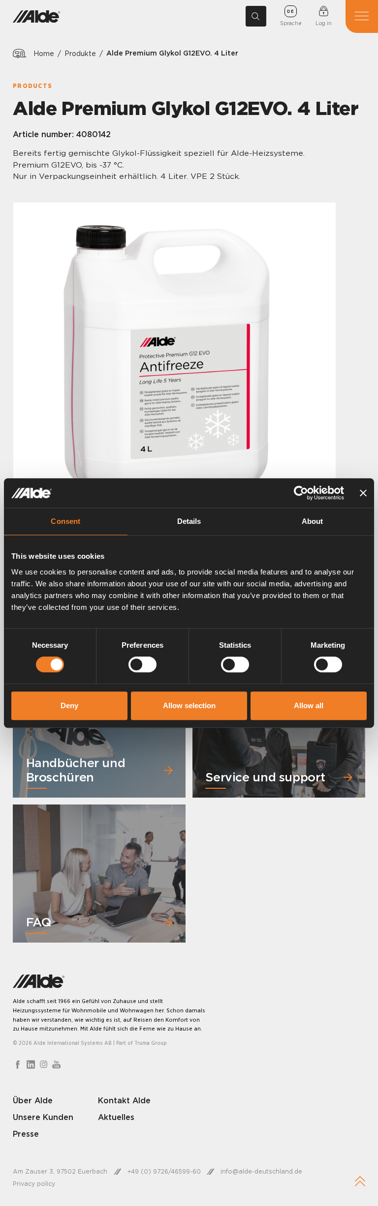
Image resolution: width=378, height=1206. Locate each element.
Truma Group (150, 1042)
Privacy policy (34, 1183)
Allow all (308, 705)
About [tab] (312, 521)
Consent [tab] (65, 521)
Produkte (80, 53)
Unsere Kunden (43, 1117)
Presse (26, 1134)
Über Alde (33, 1100)
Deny (69, 705)
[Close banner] (363, 492)
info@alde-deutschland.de (261, 1171)
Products (32, 86)
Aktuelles (116, 1117)
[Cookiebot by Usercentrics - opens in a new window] (301, 493)
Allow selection (189, 705)
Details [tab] (189, 521)
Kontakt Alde (124, 1100)
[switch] (142, 664)
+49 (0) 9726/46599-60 (164, 1171)
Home (43, 53)
